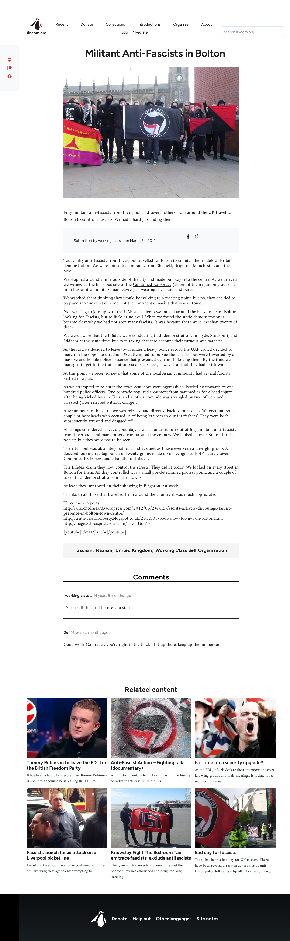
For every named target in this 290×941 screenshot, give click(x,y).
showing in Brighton (141, 486)
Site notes (207, 918)
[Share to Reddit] (196, 236)
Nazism (104, 550)
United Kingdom (133, 550)
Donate (119, 918)
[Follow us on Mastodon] (10, 59)
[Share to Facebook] (188, 236)
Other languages (173, 918)
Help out (141, 918)
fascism (84, 550)
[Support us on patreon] (10, 68)
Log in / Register (135, 32)
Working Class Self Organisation (191, 550)
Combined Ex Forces (152, 285)
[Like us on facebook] (10, 76)
